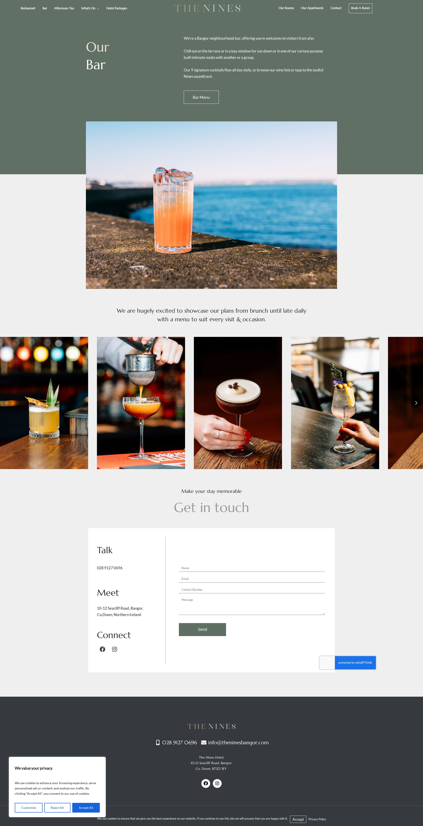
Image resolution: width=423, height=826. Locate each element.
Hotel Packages (116, 8)
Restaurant (28, 8)
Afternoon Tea (64, 8)
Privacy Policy (317, 819)
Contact (336, 8)
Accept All (86, 807)
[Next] (416, 403)
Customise (28, 807)
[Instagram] (114, 649)
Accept (298, 819)
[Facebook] (102, 649)
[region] (57, 787)
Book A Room (360, 8)
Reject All (57, 807)
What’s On (88, 8)
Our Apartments (312, 8)
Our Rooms (286, 8)
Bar (45, 8)
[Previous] (7, 403)
